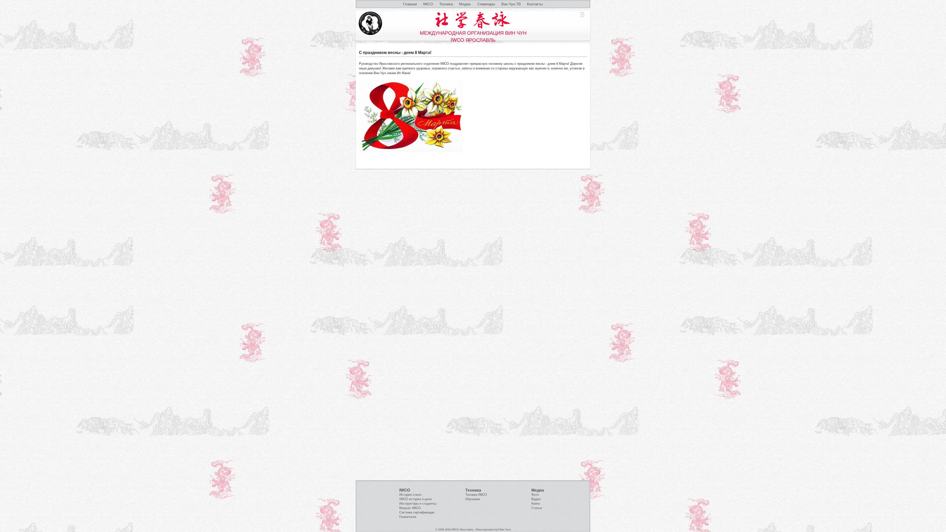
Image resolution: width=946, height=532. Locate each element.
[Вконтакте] (582, 14)
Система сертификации (416, 512)
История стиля (410, 494)
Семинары (486, 3)
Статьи (536, 507)
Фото (535, 494)
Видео (536, 499)
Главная (410, 3)
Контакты (535, 3)
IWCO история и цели (415, 499)
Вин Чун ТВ (511, 3)
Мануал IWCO (410, 507)
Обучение (472, 499)
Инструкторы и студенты (417, 503)
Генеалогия (407, 516)
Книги (535, 503)
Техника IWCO (476, 494)
